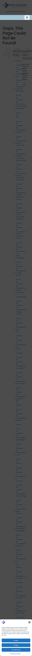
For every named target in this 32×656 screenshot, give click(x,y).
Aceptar (16, 640)
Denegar (16, 645)
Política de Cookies (15, 653)
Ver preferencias (16, 649)
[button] (29, 622)
